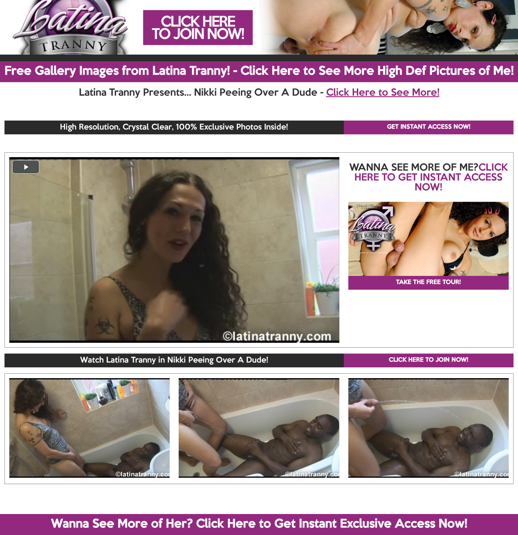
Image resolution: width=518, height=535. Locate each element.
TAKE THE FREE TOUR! (428, 282)
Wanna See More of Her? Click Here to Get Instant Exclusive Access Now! (259, 524)
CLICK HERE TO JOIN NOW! (428, 360)
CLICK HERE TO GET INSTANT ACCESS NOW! (431, 177)
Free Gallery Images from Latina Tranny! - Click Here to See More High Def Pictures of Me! (259, 71)
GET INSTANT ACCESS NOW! (428, 127)
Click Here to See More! (382, 92)
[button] (25, 167)
